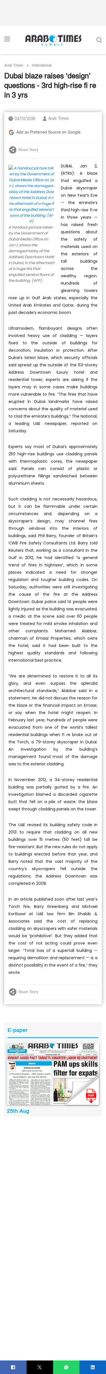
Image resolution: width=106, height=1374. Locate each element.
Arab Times (13, 65)
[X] (40, 1367)
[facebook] (13, 1367)
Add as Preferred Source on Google (48, 132)
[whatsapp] (66, 1367)
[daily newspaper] (53, 1074)
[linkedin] (93, 1367)
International (42, 65)
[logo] (53, 40)
